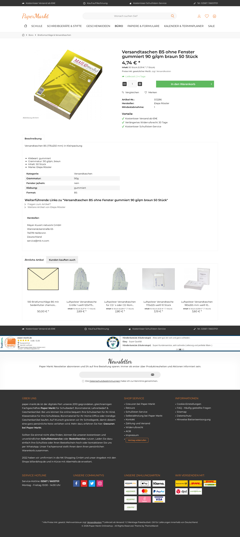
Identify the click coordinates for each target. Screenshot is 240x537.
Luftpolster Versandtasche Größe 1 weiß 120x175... (81, 303)
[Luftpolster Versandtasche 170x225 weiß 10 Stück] (158, 279)
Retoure (130, 407)
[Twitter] (92, 483)
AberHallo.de (73, 461)
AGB (128, 431)
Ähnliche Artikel (34, 259)
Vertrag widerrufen (137, 440)
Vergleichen (132, 92)
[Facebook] (76, 483)
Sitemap (181, 411)
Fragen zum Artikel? (39, 204)
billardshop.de (38, 461)
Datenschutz (184, 415)
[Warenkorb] (214, 16)
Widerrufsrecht (134, 427)
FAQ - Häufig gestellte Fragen (194, 407)
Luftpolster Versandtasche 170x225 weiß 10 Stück (158, 303)
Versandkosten (94, 522)
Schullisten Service (136, 411)
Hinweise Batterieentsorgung (194, 419)
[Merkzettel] (206, 16)
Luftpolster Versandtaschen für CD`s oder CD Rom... (120, 303)
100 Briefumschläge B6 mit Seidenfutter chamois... (43, 303)
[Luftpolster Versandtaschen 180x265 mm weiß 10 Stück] (197, 279)
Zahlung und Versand (138, 423)
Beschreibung (33, 138)
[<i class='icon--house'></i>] (25, 26)
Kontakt (130, 419)
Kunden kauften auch (62, 259)
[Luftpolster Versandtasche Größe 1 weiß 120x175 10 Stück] (81, 279)
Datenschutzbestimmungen (104, 381)
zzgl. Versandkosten (161, 71)
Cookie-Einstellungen (189, 404)
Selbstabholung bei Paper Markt (144, 415)
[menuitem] (214, 16)
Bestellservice (77, 438)
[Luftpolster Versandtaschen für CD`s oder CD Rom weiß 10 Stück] (120, 279)
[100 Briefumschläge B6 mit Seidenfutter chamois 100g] (43, 279)
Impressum (132, 435)
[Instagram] (99, 483)
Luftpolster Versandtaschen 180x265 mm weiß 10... (197, 303)
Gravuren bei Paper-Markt (140, 404)
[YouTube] (84, 483)
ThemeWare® (151, 526)
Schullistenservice (52, 438)
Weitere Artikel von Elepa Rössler (46, 207)
